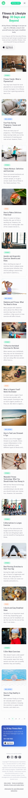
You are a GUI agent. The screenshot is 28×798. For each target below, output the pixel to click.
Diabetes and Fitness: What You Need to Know (14, 303)
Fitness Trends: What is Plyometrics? (12, 80)
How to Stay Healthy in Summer (12, 694)
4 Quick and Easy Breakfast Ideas (13, 609)
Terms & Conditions (17, 783)
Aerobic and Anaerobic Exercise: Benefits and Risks (12, 258)
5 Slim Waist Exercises (12, 651)
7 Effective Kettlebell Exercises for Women (11, 347)
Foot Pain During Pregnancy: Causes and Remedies (12, 125)
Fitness (7, 75)
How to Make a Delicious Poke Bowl (12, 213)
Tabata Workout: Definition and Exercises (14, 170)
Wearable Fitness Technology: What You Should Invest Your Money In (14, 479)
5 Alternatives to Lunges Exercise (13, 524)
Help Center (7, 783)
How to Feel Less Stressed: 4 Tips (13, 434)
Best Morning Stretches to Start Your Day (13, 567)
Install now (16, 3)
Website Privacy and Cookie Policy (14, 785)
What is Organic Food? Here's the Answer (12, 390)
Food (6, 209)
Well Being (8, 119)
